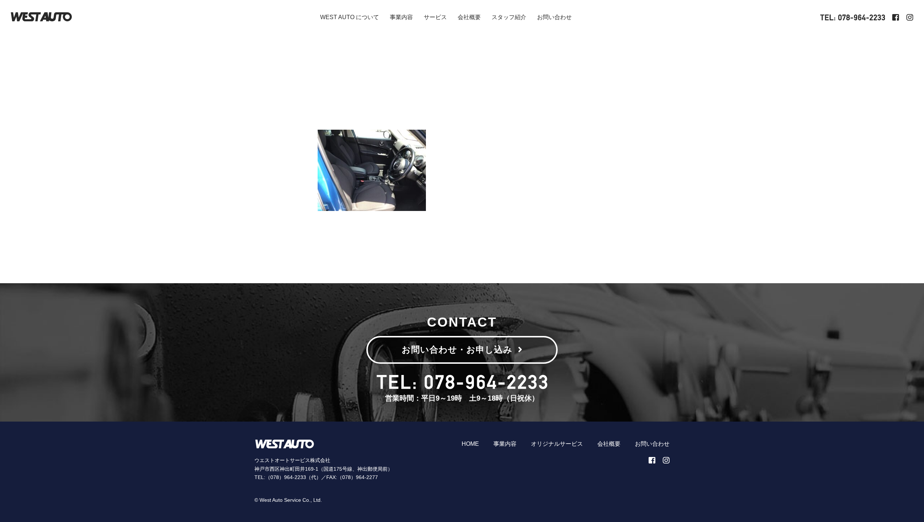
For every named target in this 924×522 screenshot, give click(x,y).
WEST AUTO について (349, 17)
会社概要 (469, 17)
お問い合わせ (554, 17)
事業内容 (401, 17)
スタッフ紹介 (509, 17)
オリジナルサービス (557, 444)
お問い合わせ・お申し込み (457, 349)
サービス (435, 17)
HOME (470, 444)
